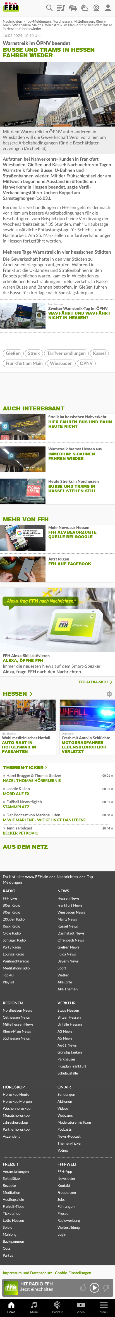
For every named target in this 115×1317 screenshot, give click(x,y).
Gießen (13, 353)
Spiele (7, 1228)
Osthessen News (16, 1017)
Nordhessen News (17, 1010)
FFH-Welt (67, 1164)
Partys (8, 1255)
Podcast (57, 1312)
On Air (64, 1087)
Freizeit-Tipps (13, 1207)
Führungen (66, 1207)
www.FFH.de (36, 877)
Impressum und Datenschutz (27, 1273)
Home (11, 1312)
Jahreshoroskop (15, 1123)
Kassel (99, 353)
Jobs (61, 1200)
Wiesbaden (61, 363)
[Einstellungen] (34, 694)
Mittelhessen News (18, 1024)
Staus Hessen (68, 1010)
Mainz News (67, 919)
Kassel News (68, 926)
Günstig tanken (70, 1052)
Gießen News (68, 947)
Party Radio (12, 947)
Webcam (96, 6)
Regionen (13, 1003)
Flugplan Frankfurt (72, 1066)
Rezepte (9, 1186)
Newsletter (66, 1179)
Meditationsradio (16, 968)
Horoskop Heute (16, 1095)
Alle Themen (68, 989)
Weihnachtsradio (16, 961)
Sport (62, 968)
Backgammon (13, 1242)
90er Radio (11, 912)
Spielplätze (11, 1179)
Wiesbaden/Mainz (26, 25)
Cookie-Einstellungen (73, 1273)
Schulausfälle (68, 1073)
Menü (103, 1312)
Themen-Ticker (23, 768)
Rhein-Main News (17, 1031)
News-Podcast (69, 1136)
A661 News (67, 1045)
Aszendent (11, 1136)
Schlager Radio (14, 940)
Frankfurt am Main (24, 363)
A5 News (65, 1038)
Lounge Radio (13, 954)
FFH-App (65, 1172)
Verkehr (67, 1003)
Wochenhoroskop (16, 1109)
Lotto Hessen (13, 1221)
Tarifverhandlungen (66, 353)
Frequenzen (67, 1193)
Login (62, 1235)
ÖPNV (86, 363)
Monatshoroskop (16, 1116)
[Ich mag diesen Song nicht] (105, 1288)
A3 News (65, 1031)
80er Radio (11, 905)
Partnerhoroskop (16, 1129)
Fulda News (67, 954)
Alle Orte (65, 982)
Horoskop (14, 1087)
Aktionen (65, 1102)
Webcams (65, 1116)
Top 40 (8, 975)
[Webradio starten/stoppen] (94, 1288)
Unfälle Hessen (70, 1024)
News (63, 891)
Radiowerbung (69, 1221)
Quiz (6, 1249)
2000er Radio (14, 919)
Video (81, 1312)
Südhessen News (16, 1038)
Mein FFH (108, 6)
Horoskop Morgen (17, 1102)
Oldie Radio (12, 933)
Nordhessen (62, 21)
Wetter (84, 6)
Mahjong (9, 1235)
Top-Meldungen (38, 21)
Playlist (61, 6)
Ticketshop (11, 1214)
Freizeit (11, 1164)
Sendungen (66, 1095)
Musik (34, 1312)
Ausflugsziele (13, 1200)
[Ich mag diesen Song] (83, 1288)
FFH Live (10, 898)
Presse (63, 1214)
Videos (63, 1109)
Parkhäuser (66, 1059)
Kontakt (64, 1186)
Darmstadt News (71, 933)
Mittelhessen (83, 21)
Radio (9, 891)
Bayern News (68, 961)
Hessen (15, 693)
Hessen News (69, 898)
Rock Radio (11, 926)
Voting (63, 1150)
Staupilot (73, 6)
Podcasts (65, 1129)
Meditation (11, 1193)
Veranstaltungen (16, 1172)
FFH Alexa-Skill (94, 682)
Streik (34, 353)
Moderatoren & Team (74, 1123)
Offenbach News (71, 940)
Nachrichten (12, 21)
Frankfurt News (70, 905)
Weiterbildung (69, 1228)
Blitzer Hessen (69, 1017)
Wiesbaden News (71, 912)
